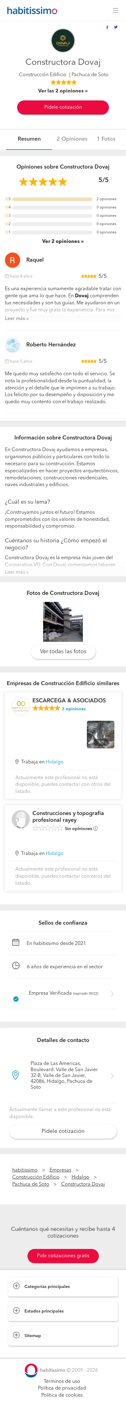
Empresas (60, 1170)
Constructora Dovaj (83, 1184)
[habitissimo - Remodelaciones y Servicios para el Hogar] (30, 10)
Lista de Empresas (28, 1351)
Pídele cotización (63, 107)
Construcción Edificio (42, 74)
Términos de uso (62, 1381)
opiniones (74, 709)
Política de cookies (62, 1395)
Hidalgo (55, 762)
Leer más (15, 318)
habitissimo (25, 1170)
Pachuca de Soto (30, 1184)
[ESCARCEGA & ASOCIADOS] (21, 706)
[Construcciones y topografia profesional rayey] (21, 819)
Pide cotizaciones (63, 1413)
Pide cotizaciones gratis (63, 1256)
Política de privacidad (62, 1388)
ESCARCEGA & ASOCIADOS (69, 701)
